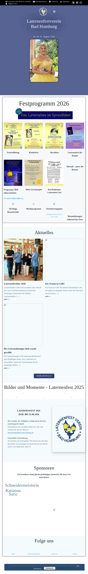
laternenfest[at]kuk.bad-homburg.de (20, 433)
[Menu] (54, 12)
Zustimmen (49, 568)
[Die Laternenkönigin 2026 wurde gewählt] (23, 325)
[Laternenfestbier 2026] (23, 259)
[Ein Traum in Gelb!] (64, 259)
